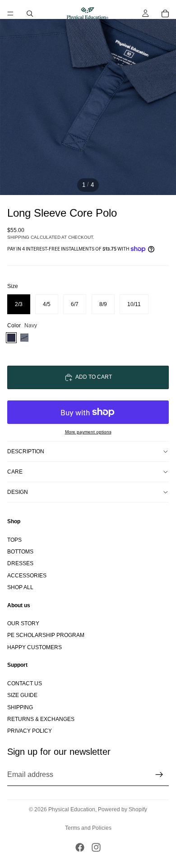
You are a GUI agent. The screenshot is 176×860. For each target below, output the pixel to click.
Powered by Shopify (122, 809)
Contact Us (24, 683)
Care (15, 472)
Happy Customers (34, 647)
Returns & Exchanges (40, 719)
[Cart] (165, 13)
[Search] (30, 13)
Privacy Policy (29, 731)
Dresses (20, 563)
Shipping (20, 707)
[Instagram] (96, 847)
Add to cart (93, 377)
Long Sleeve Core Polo (62, 213)
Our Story (23, 623)
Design (17, 492)
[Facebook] (79, 847)
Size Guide (22, 695)
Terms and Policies (88, 828)
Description (25, 451)
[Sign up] (159, 774)
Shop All (20, 587)
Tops (14, 539)
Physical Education (71, 809)
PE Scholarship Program (45, 635)
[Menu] (10, 13)
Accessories (26, 575)
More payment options (88, 431)
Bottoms (20, 552)
